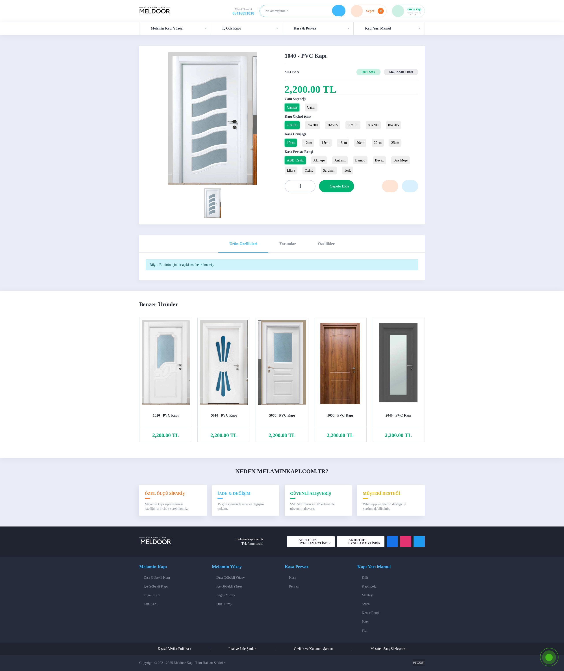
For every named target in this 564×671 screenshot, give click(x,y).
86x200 (373, 125)
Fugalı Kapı (152, 595)
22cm (378, 143)
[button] (175, 28)
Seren (366, 604)
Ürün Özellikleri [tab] (243, 243)
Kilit (365, 577)
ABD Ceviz (295, 160)
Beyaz (379, 160)
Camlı (311, 107)
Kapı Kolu (369, 586)
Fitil (364, 630)
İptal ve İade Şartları (242, 649)
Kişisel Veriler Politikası (174, 649)
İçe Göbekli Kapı (156, 586)
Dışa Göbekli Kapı (157, 577)
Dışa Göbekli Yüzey (230, 577)
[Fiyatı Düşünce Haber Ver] (410, 186)
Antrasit (339, 160)
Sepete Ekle (339, 186)
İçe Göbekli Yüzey (229, 586)
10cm (291, 143)
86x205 (393, 125)
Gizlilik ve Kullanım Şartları (313, 649)
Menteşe (367, 595)
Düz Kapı (150, 604)
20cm (360, 143)
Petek (365, 621)
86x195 (353, 125)
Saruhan (328, 170)
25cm (395, 143)
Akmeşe (319, 160)
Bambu (360, 160)
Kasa (292, 577)
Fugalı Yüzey (225, 595)
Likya (291, 170)
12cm (308, 143)
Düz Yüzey (224, 604)
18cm (343, 143)
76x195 (292, 125)
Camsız (292, 107)
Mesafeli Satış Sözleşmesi (388, 649)
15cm (325, 143)
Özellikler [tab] (326, 243)
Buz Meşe (400, 160)
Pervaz (294, 586)
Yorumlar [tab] (287, 243)
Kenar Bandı (371, 613)
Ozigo (309, 170)
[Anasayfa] (154, 11)
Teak (347, 170)
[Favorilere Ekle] (390, 186)
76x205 (332, 125)
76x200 (312, 125)
